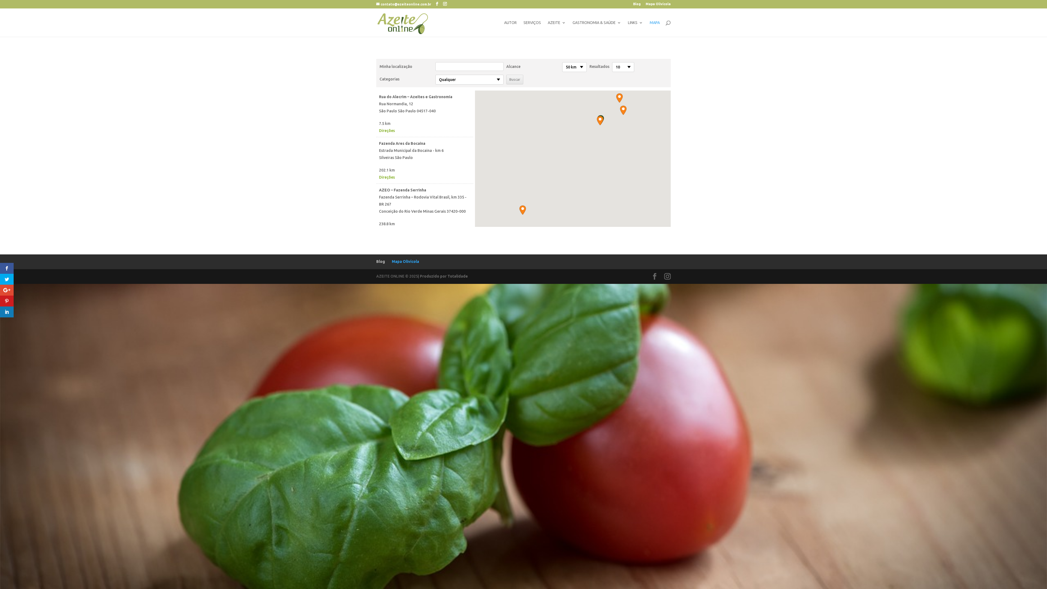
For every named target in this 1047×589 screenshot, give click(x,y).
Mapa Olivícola (658, 4)
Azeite (554, 23)
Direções (387, 130)
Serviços (532, 23)
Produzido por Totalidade (444, 276)
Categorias (389, 79)
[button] (600, 120)
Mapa (655, 23)
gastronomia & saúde (594, 23)
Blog (637, 4)
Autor (510, 23)
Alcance (513, 66)
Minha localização (396, 66)
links (632, 23)
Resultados (599, 66)
